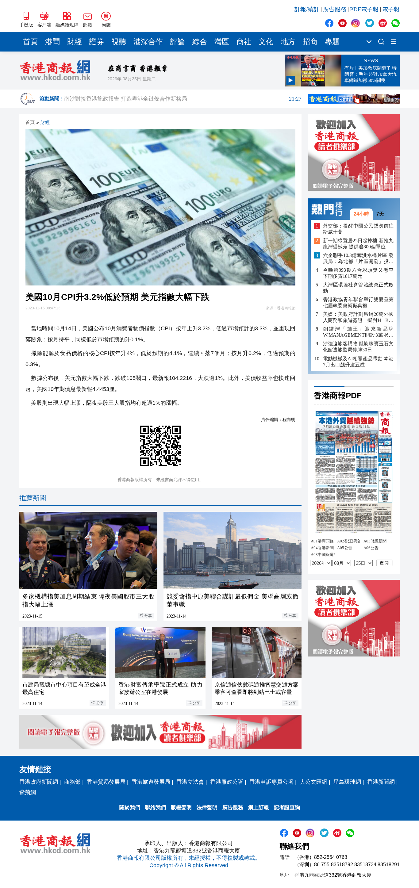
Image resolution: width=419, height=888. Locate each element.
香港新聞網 (381, 782)
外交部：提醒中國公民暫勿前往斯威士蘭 (358, 228)
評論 (177, 42)
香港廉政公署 (226, 782)
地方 (288, 42)
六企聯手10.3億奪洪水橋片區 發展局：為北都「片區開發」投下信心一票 (358, 259)
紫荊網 (27, 792)
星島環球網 (347, 782)
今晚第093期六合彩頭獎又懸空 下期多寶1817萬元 (358, 273)
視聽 (118, 42)
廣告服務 (334, 9)
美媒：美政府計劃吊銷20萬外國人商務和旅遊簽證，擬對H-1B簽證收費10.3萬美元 (358, 317)
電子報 (391, 9)
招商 (310, 42)
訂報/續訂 (306, 9)
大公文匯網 (313, 782)
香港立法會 (190, 782)
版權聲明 (181, 807)
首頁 (30, 42)
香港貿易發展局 (106, 782)
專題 (332, 42)
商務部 (72, 782)
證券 (96, 42)
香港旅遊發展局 (151, 782)
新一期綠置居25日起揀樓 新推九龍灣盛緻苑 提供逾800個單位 (358, 243)
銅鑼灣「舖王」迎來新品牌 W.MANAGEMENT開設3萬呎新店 (358, 332)
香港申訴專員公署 (271, 782)
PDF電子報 (364, 9)
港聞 (52, 42)
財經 (74, 42)
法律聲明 (207, 807)
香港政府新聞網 (38, 782)
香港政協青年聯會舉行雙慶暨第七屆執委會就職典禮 (358, 302)
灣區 (221, 42)
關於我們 (129, 807)
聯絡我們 (155, 807)
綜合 (199, 42)
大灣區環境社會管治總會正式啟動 (358, 287)
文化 (266, 42)
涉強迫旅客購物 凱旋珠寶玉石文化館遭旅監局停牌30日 (358, 346)
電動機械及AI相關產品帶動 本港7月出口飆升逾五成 (358, 361)
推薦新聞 (32, 498)
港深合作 (148, 42)
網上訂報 (258, 807)
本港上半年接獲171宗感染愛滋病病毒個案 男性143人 (183, 97)
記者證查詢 (287, 807)
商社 (243, 42)
